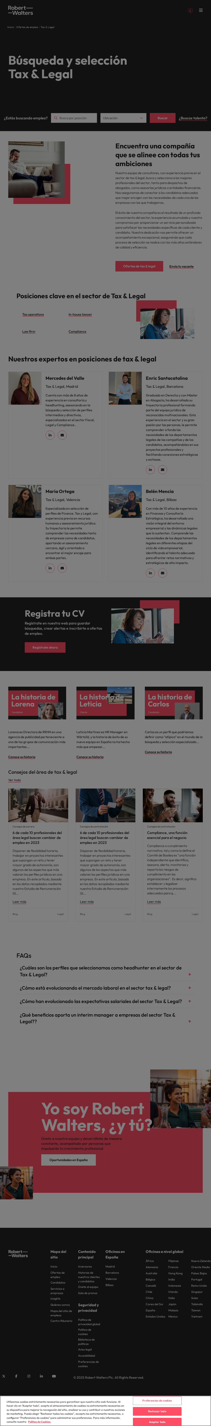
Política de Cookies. (39, 1421)
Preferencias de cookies (157, 1400)
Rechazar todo (157, 1411)
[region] (105, 1411)
